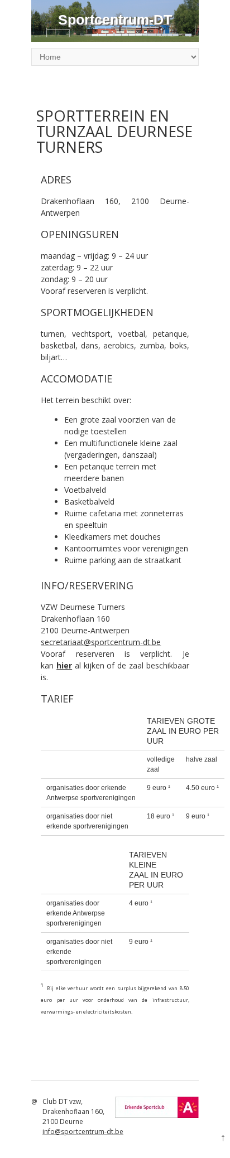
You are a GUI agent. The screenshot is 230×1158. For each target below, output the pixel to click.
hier (64, 665)
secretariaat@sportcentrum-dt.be (101, 642)
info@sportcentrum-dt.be (82, 1131)
